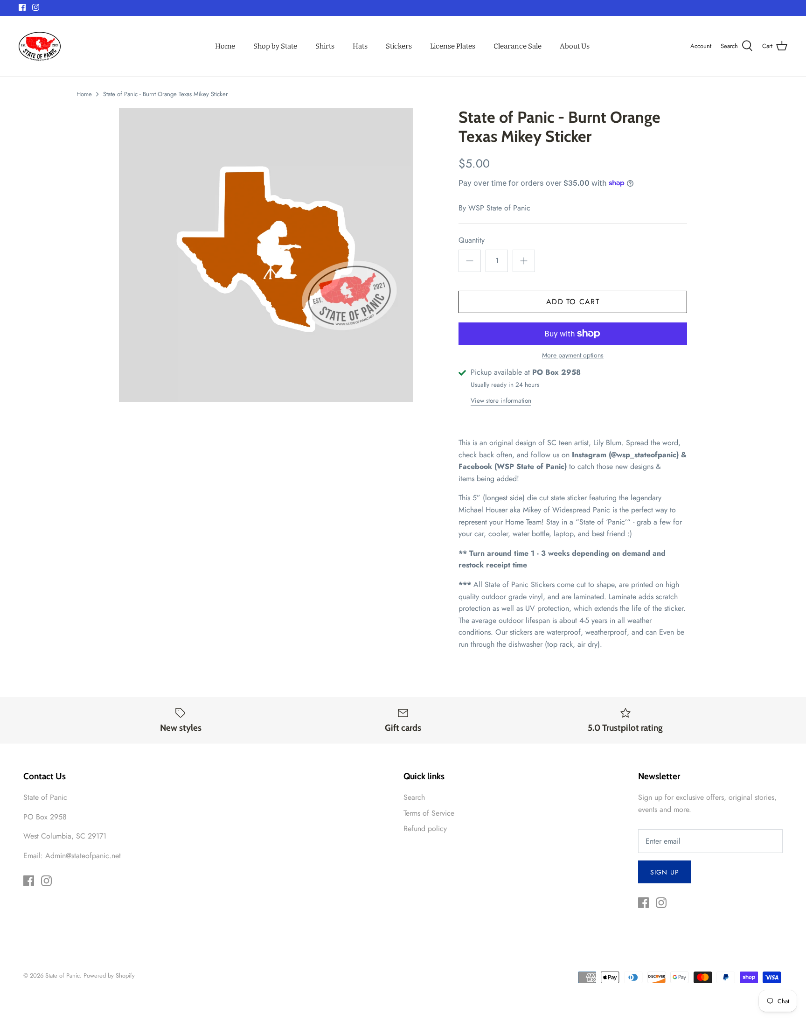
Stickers (399, 46)
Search (414, 797)
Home (225, 46)
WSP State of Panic (499, 208)
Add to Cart (572, 301)
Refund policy (425, 828)
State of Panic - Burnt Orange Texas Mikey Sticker (165, 94)
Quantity (472, 240)
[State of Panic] (40, 46)
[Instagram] (35, 7)
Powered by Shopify (109, 975)
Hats (360, 46)
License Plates (452, 46)
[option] (266, 255)
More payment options (573, 355)
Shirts (324, 46)
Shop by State (275, 46)
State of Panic (62, 975)
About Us (575, 46)
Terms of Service (428, 813)
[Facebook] (22, 7)
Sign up (664, 872)
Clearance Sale (517, 46)
